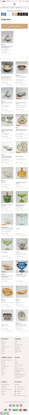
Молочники (17, 348)
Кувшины (17, 346)
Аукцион (17, 366)
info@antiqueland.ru (20, 389)
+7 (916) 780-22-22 (20, 387)
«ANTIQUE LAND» (5, 7)
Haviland (3, 364)
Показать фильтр (14, 26)
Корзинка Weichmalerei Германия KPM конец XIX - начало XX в (21, 130)
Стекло (3, 344)
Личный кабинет (5, 384)
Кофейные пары (19, 344)
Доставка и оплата (19, 368)
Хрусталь (3, 343)
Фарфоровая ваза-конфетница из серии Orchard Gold (7, 276)
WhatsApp (18, 391)
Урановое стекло (5, 346)
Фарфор (3, 341)
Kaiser (2, 369)
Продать (3, 394)
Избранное (4, 387)
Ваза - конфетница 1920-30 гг (21, 76)
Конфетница (3, 182)
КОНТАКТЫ (18, 382)
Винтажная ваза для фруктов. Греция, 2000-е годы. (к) (6, 77)
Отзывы (16, 363)
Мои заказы (4, 386)
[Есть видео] (12, 40)
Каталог (12, 7)
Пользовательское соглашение (19, 371)
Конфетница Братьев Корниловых (7, 228)
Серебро (3, 348)
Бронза (3, 350)
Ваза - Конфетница (4, 252)
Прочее (3, 353)
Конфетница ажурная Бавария (21, 324)
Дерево (3, 351)
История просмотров (6, 389)
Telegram (18, 393)
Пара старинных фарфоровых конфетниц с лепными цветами (6, 157)
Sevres (2, 371)
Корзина (3, 393)
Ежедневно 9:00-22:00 (21, 395)
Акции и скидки (18, 365)
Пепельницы (18, 350)
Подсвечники (18, 351)
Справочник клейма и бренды (6, 360)
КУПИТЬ (9, 54)
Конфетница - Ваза (4, 324)
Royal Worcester (5, 366)
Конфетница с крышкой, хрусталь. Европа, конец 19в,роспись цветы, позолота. (7, 130)
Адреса (18, 384)
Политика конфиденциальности (20, 373)
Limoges (3, 373)
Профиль (3, 391)
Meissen (3, 363)
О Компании (18, 377)
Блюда (16, 341)
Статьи (16, 361)
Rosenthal (3, 368)
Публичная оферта (19, 376)
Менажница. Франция (19, 156)
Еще (16, 353)
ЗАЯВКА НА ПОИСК (9, 84)
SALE (16, 360)
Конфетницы (18, 7)
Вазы (16, 343)
